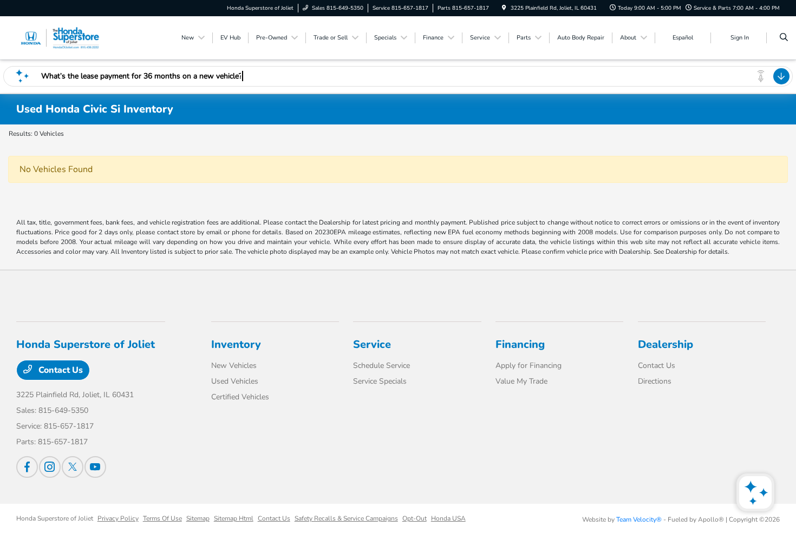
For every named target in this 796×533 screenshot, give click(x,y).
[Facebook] (27, 467)
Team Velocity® (639, 519)
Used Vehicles (234, 381)
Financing (520, 344)
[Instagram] (50, 467)
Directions (654, 381)
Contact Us (59, 370)
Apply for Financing (528, 365)
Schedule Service (381, 365)
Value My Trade (521, 381)
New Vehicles (234, 365)
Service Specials (380, 381)
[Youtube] (95, 467)
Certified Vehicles (240, 397)
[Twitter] (72, 467)
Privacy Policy (118, 518)
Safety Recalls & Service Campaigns (346, 518)
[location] (504, 8)
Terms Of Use (162, 518)
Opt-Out (414, 518)
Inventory (236, 344)
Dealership (665, 344)
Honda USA (448, 518)
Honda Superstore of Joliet (54, 518)
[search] (784, 37)
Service (372, 344)
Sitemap (198, 518)
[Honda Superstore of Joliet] (65, 37)
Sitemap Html (233, 518)
